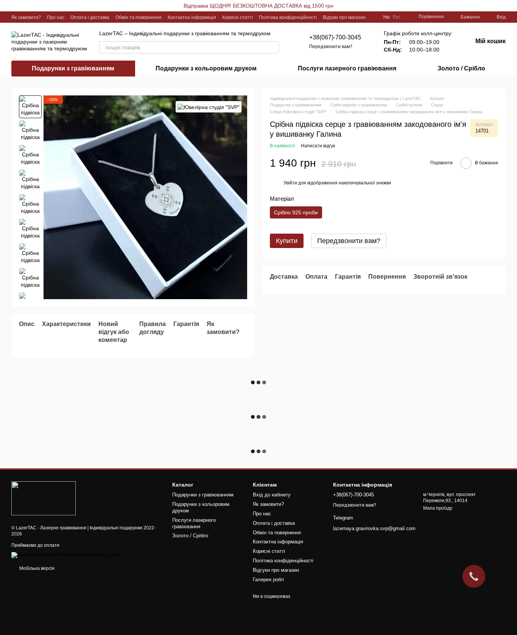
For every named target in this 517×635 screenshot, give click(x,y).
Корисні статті (237, 17)
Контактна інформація (192, 17)
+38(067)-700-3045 (335, 37)
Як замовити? (26, 17)
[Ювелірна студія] (208, 106)
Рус (396, 17)
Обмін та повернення (138, 17)
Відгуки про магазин (344, 17)
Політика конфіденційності (288, 17)
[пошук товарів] (273, 47)
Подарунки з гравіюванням (73, 68)
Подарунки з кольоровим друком (206, 68)
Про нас (55, 17)
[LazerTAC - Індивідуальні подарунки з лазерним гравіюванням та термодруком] (43, 498)
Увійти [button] (290, 183)
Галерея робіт (268, 579)
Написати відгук (318, 145)
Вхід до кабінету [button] (272, 495)
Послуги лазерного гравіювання (347, 68)
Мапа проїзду (437, 508)
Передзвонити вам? (330, 46)
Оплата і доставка (89, 17)
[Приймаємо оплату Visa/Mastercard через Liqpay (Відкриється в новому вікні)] (66, 555)
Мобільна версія (36, 568)
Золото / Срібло (461, 68)
